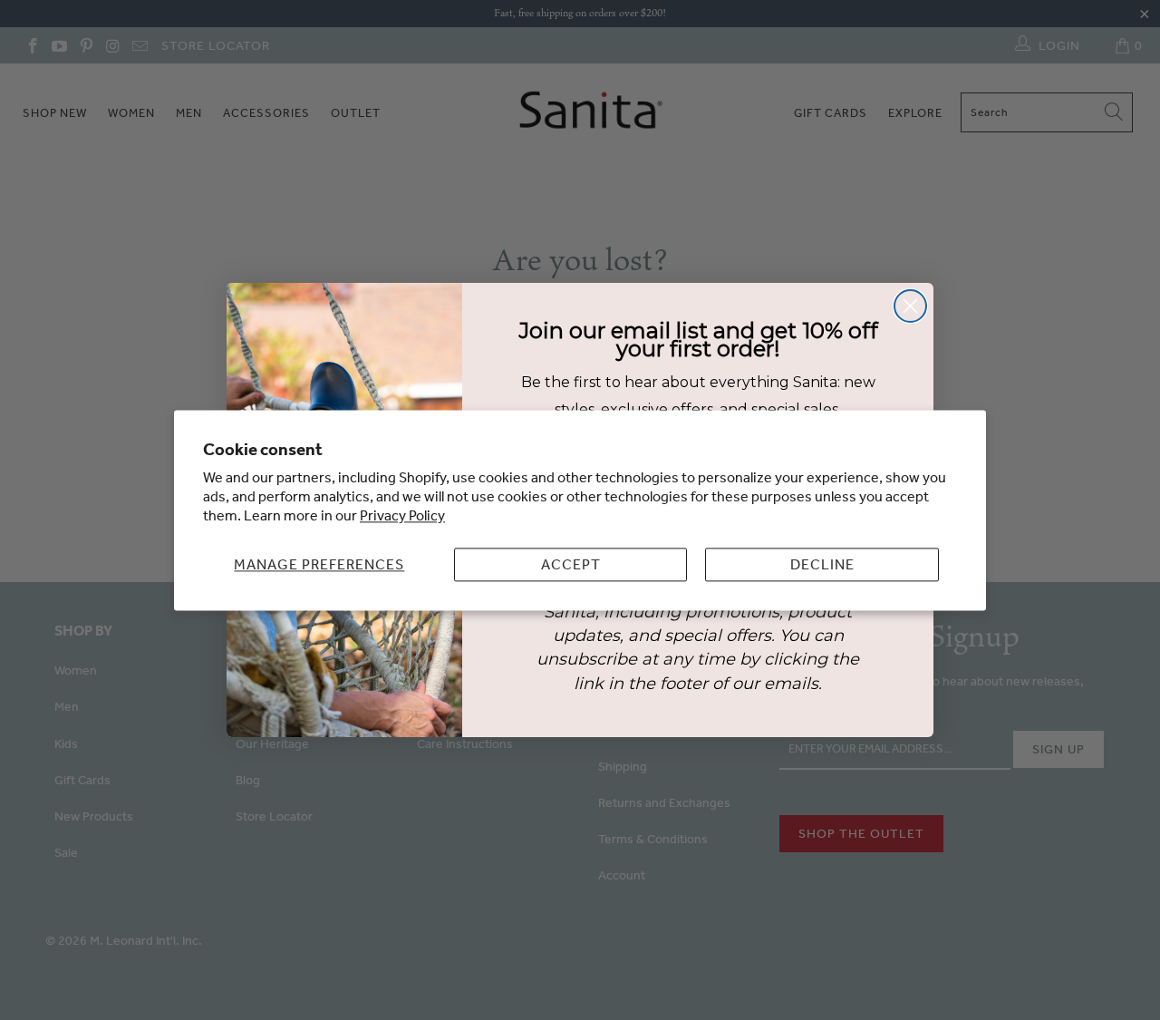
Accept (571, 564)
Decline (822, 564)
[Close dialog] (910, 306)
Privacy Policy (402, 515)
